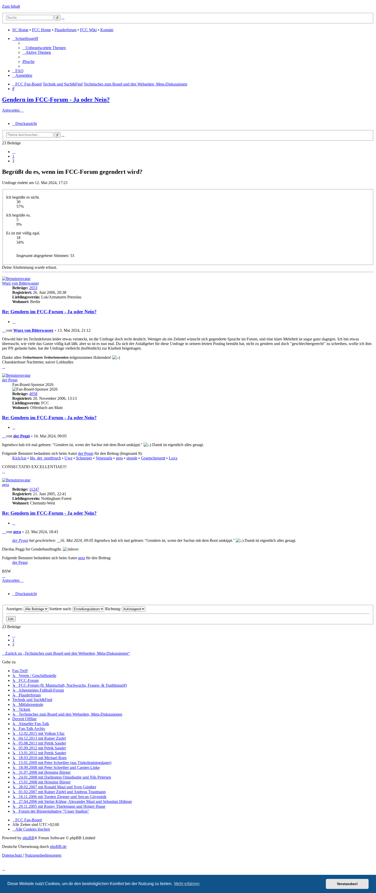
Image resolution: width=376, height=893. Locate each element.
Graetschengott (153, 458)
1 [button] (13, 156)
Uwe (68, 458)
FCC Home (41, 30)
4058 (33, 394)
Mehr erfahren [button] (187, 883)
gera (119, 458)
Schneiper (84, 458)
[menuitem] (44, 48)
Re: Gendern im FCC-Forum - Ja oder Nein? (49, 311)
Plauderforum (65, 30)
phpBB (28, 838)
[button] (13, 151)
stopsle (131, 458)
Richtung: (113, 609)
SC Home (20, 30)
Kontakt (106, 30)
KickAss (19, 458)
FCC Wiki (88, 30)
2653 (33, 288)
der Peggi (9, 380)
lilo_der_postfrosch (45, 458)
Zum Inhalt (11, 6)
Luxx (173, 458)
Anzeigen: (15, 609)
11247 (34, 489)
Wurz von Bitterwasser (20, 283)
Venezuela (104, 458)
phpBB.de (58, 846)
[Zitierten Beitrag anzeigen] (58, 540)
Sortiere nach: (61, 609)
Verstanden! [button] (347, 884)
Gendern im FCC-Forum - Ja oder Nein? (56, 99)
